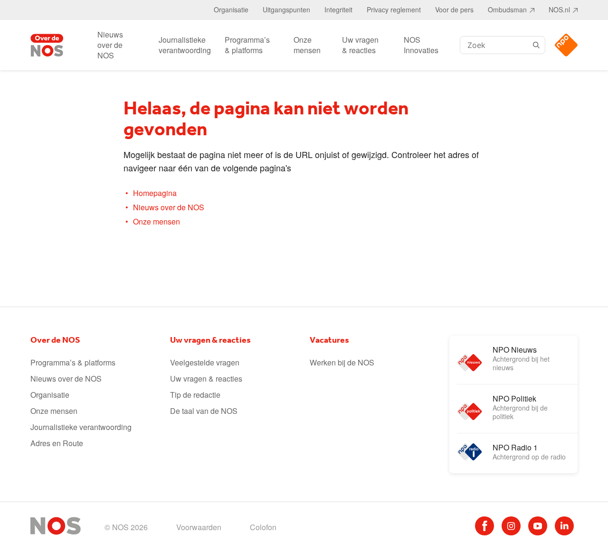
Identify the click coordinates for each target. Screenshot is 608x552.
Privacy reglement (394, 9)
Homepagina (155, 192)
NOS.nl (559, 9)
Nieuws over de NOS (110, 45)
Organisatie (231, 9)
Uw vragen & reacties (360, 45)
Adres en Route (56, 443)
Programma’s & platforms (247, 45)
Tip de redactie (195, 394)
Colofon (263, 527)
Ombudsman (507, 9)
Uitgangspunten (286, 9)
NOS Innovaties (421, 45)
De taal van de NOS (204, 410)
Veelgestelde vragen (204, 362)
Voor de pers (454, 9)
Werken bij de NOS (342, 362)
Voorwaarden (198, 527)
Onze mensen (307, 45)
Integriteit (338, 9)
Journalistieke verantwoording (185, 45)
